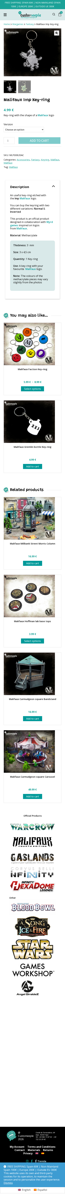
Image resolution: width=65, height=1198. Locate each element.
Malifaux (43, 115)
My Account (17, 1146)
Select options (32, 389)
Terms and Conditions (41, 1146)
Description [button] (19, 187)
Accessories (23, 159)
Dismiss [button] (8, 1183)
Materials (34, 1150)
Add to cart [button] (32, 466)
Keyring (45, 159)
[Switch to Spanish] (42, 1153)
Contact (20, 1150)
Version (8, 124)
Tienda (41, 1161)
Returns (48, 1150)
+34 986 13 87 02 (45, 1137)
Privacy (27, 1153)
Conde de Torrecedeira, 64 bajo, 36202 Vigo (45, 1133)
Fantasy (35, 159)
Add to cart (39, 140)
